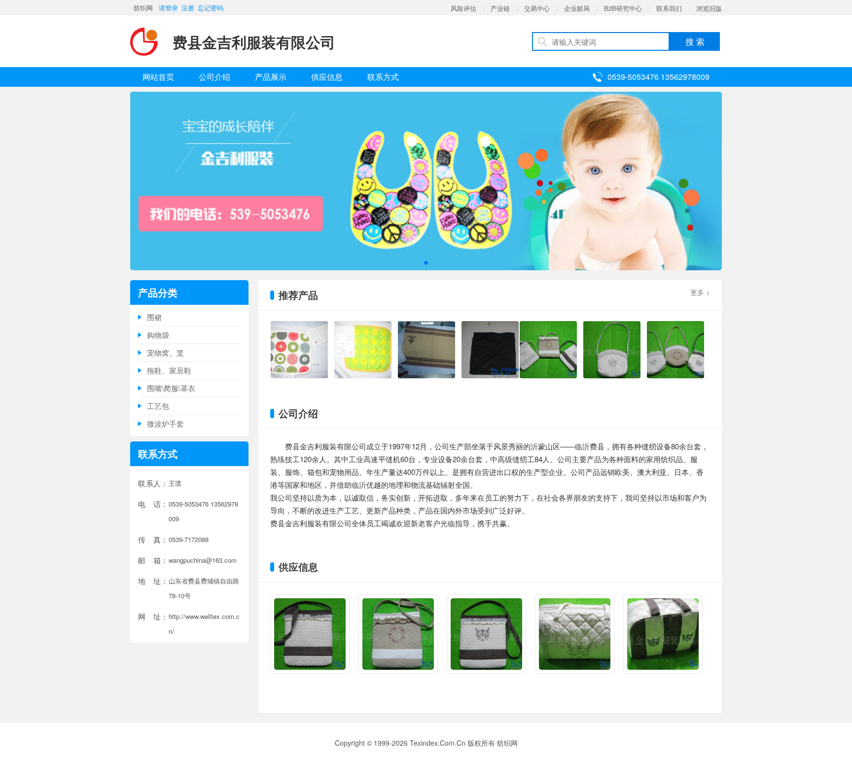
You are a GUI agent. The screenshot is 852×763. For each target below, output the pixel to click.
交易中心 (537, 8)
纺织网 (143, 7)
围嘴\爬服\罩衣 (171, 388)
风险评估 (463, 8)
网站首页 (158, 76)
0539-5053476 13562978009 (658, 76)
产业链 (500, 8)
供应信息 (327, 76)
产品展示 (270, 76)
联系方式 (383, 76)
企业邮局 (577, 8)
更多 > (700, 292)
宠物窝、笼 (165, 352)
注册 (187, 7)
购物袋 (158, 334)
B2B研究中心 (623, 8)
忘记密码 (210, 7)
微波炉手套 (165, 423)
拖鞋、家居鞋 (169, 370)
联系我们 (669, 8)
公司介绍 (214, 76)
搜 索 (695, 41)
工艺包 (158, 405)
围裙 (154, 317)
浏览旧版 (709, 8)
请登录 (168, 7)
